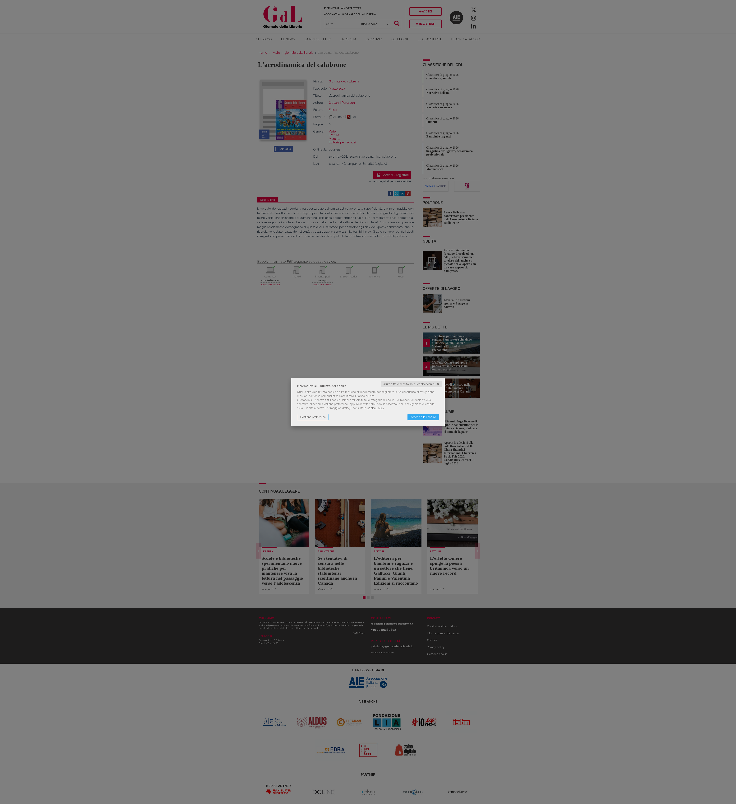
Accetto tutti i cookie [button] (423, 417)
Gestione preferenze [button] (313, 417)
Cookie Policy (375, 408)
